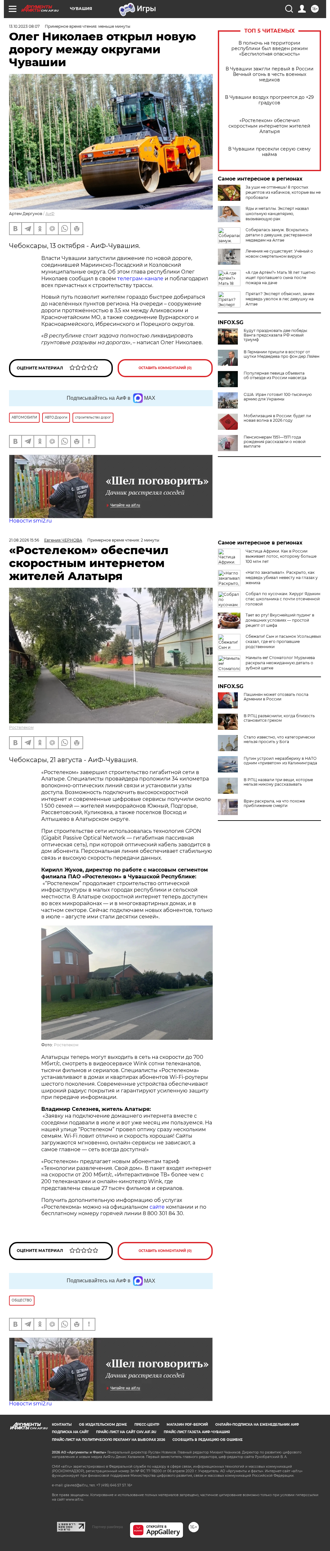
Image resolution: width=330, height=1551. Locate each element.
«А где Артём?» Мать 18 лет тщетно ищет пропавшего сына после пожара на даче (280, 277)
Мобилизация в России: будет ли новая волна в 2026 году (277, 418)
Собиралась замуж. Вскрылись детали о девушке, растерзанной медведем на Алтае (279, 235)
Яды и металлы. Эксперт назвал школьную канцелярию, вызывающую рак (277, 213)
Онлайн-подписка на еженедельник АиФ (257, 1424)
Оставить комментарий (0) (165, 368)
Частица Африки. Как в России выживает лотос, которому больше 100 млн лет (281, 556)
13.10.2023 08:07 (24, 26)
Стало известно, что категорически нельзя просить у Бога (279, 739)
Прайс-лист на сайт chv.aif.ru (126, 1432)
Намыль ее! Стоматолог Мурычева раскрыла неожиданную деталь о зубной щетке (280, 662)
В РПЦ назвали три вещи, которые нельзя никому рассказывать (278, 782)
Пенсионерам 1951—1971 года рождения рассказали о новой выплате (275, 442)
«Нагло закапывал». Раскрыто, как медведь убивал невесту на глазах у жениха (282, 577)
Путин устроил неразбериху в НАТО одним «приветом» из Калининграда (280, 760)
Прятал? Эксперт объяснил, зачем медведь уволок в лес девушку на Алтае (280, 298)
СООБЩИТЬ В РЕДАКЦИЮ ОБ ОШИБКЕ (207, 1440)
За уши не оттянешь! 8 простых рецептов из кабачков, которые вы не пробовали (283, 192)
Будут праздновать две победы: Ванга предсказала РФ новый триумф (276, 335)
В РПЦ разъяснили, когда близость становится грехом (279, 718)
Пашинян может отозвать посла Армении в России (276, 696)
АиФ (49, 213)
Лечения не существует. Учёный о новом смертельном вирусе (279, 254)
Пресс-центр (146, 1424)
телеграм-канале (140, 278)
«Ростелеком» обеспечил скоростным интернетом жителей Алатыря (269, 126)
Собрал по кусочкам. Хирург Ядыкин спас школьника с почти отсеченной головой (283, 598)
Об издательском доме (103, 1424)
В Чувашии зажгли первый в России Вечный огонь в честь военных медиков (270, 74)
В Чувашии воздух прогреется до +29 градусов (269, 100)
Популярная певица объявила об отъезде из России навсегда (275, 375)
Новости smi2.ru (30, 521)
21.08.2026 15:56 (24, 540)
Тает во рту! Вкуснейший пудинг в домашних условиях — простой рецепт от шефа (280, 620)
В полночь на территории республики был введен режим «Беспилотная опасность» (269, 48)
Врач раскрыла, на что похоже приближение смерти (274, 803)
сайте (158, 1207)
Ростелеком (21, 727)
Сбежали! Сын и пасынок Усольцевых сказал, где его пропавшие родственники (283, 641)
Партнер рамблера (107, 1527)
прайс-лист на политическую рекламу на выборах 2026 (108, 1440)
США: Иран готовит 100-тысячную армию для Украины (278, 396)
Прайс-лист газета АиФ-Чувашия (197, 1432)
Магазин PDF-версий (187, 1424)
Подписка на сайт (70, 1432)
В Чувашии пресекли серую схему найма (269, 151)
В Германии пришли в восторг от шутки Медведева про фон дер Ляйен (281, 354)
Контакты (62, 1424)
